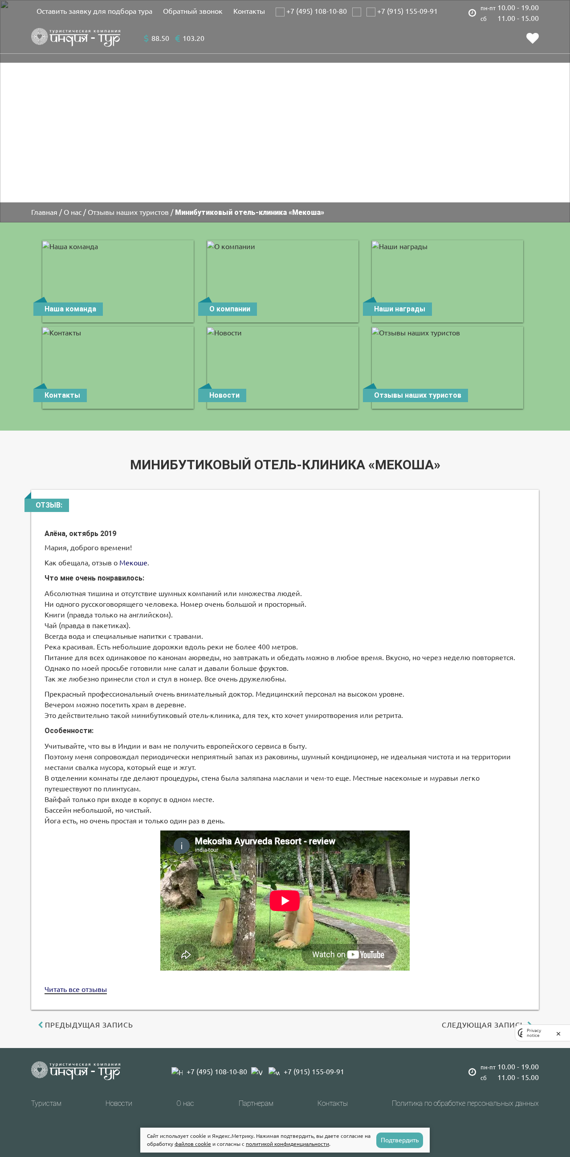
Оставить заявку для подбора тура (94, 11)
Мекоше (133, 563)
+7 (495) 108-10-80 (316, 11)
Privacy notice (534, 1033)
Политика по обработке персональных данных (465, 1103)
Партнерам (256, 1103)
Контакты (249, 11)
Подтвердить (400, 1140)
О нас (185, 1103)
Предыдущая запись (89, 1025)
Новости (119, 1103)
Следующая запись (483, 1025)
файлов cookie (193, 1144)
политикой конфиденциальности (287, 1144)
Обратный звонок (193, 11)
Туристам (46, 1103)
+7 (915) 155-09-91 (406, 11)
